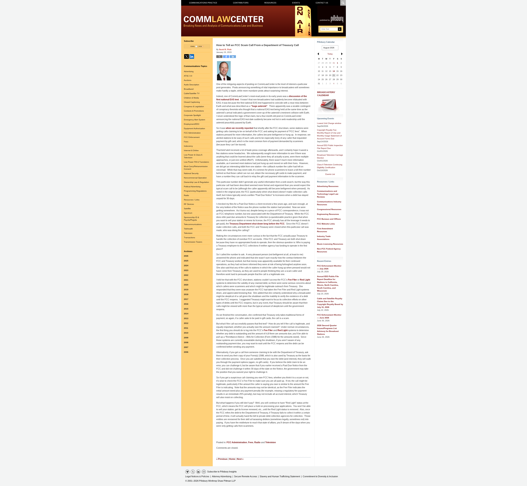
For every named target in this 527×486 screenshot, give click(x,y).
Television (270, 442)
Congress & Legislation (194, 106)
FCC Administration (237, 442)
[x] (193, 472)
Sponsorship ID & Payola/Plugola (191, 218)
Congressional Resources (329, 209)
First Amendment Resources (325, 230)
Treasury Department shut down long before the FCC (256, 224)
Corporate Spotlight (192, 115)
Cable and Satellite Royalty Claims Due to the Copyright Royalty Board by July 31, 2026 (330, 302)
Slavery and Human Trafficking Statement (280, 476)
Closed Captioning (192, 102)
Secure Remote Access (245, 476)
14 (334, 71)
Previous (221, 459)
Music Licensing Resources (330, 244)
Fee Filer (292, 280)
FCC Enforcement (192, 137)
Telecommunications (193, 224)
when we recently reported (239, 128)
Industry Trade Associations (324, 237)
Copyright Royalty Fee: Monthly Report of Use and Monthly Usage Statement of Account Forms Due (329, 134)
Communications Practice (203, 3)
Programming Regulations (195, 191)
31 (334, 63)
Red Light (305, 280)
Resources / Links (191, 200)
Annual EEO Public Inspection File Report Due (330, 146)
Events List (330, 174)
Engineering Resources (328, 214)
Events (296, 3)
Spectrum (188, 213)
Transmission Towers (193, 242)
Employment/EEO (191, 124)
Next (240, 459)
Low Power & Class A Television (193, 156)
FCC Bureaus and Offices (329, 219)
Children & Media (191, 98)
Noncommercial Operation (195, 178)
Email (192, 46)
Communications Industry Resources (329, 203)
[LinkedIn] (191, 56)
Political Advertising (192, 186)
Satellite (187, 208)
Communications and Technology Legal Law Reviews (327, 194)
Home (232, 459)
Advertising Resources (327, 186)
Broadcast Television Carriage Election (330, 156)
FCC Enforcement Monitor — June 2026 (329, 316)
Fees (250, 442)
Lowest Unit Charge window (329, 123)
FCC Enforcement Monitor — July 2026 (329, 267)
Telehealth (188, 229)
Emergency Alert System (194, 120)
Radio (257, 442)
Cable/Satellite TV (191, 93)
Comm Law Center (224, 21)
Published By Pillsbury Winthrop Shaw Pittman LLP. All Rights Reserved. (331, 21)
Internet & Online (191, 150)
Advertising (189, 71)
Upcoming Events (325, 118)
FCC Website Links (326, 224)
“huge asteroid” (259, 106)
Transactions (189, 237)
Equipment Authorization (194, 128)
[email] (204, 472)
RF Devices (189, 204)
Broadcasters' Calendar (326, 94)
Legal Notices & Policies (197, 476)
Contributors (240, 3)
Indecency (188, 146)
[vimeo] (187, 472)
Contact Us (322, 3)
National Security (191, 173)
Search (339, 29)
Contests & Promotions (194, 111)
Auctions (187, 80)
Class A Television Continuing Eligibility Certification (329, 166)
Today (330, 54)
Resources (270, 3)
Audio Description (191, 85)
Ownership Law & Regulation (196, 182)
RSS (200, 46)
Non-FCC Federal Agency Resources (329, 250)
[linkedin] (198, 472)
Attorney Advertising (221, 476)
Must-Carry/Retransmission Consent (196, 167)
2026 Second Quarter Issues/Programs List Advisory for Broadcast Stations (328, 329)
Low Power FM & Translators (196, 162)
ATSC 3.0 (188, 76)
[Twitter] (186, 56)
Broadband (189, 89)
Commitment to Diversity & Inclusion (320, 476)
